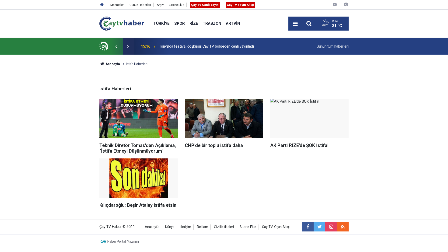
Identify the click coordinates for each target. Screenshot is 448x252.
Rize (193, 23)
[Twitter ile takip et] (319, 226)
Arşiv (160, 5)
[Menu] (295, 23)
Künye (170, 227)
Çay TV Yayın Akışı (240, 5)
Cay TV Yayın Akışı (276, 227)
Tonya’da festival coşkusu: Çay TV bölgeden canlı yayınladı (206, 46)
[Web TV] (334, 4)
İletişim (185, 227)
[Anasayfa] (102, 5)
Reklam (202, 227)
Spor (179, 23)
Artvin (233, 23)
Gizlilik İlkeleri (224, 227)
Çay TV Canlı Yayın (205, 5)
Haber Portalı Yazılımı (123, 241)
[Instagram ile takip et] (331, 226)
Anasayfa (152, 227)
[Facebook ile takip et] (308, 226)
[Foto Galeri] (346, 4)
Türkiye (162, 23)
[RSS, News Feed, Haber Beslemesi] (343, 226)
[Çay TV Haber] (121, 23)
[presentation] (116, 46)
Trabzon (212, 23)
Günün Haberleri (140, 5)
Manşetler (117, 5)
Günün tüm (333, 46)
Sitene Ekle (176, 5)
